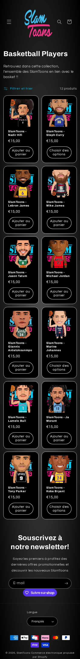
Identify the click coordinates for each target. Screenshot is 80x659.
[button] (9, 22)
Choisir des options (59, 152)
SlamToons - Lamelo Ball (17, 418)
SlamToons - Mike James (55, 203)
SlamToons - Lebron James (18, 203)
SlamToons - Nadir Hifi (17, 133)
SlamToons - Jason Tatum (17, 274)
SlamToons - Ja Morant (57, 418)
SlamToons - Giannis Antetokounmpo (20, 346)
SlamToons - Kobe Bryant (55, 489)
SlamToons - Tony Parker (17, 489)
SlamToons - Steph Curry (55, 133)
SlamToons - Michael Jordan (58, 274)
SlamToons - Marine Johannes (55, 346)
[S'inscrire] (66, 583)
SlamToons (24, 653)
